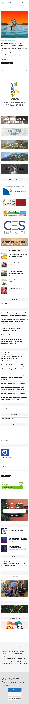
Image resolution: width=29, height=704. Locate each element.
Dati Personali (21, 636)
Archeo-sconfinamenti (8, 335)
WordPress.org (4, 440)
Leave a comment (5, 59)
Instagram (13, 647)
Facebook (10, 647)
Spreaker (19, 647)
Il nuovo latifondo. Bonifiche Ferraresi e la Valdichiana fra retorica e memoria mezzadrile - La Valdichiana (13, 384)
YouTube (16, 647)
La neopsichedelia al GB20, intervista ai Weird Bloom (12, 45)
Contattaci (15, 639)
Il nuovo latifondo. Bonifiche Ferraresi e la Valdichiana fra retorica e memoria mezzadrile (14, 321)
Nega (14, 694)
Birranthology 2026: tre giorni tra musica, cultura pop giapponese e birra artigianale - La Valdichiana (13, 353)
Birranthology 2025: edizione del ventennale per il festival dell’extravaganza (11, 358)
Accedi (2, 428)
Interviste (5, 40)
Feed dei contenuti (5, 432)
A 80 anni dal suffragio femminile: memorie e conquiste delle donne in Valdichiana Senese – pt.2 (12, 341)
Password (3, 466)
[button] (14, 674)
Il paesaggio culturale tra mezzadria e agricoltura (12, 377)
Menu (27, 3)
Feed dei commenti (5, 436)
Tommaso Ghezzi (4, 58)
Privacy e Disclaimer (9, 702)
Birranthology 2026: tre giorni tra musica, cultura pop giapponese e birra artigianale (14, 314)
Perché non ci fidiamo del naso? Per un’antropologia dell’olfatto (12, 329)
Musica (12, 40)
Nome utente (4, 460)
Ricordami (5, 472)
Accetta (14, 690)
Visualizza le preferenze (14, 698)
